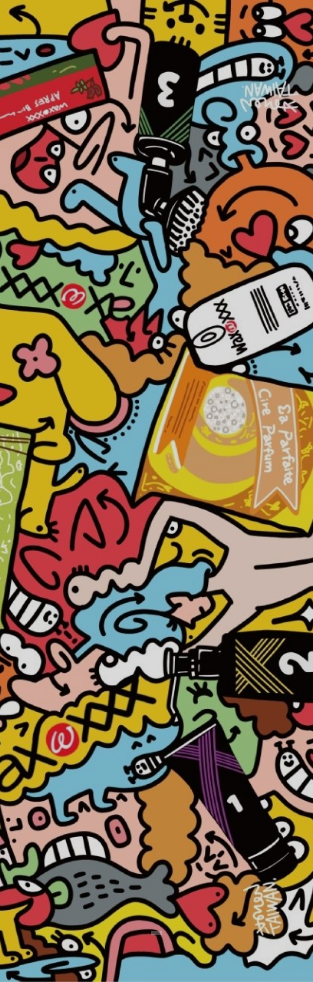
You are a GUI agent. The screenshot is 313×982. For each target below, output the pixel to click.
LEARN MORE (157, 933)
